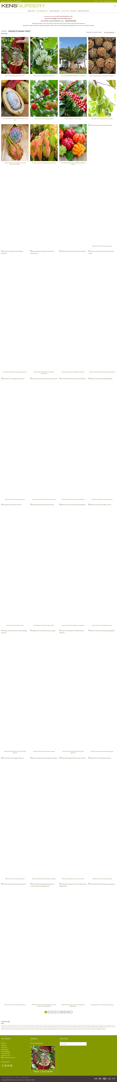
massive (32, 1028)
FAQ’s (101, 1)
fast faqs (3, 1043)
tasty (85, 1028)
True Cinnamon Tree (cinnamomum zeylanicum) (44, 163)
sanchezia (59, 1028)
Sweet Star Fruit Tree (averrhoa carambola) (102, 118)
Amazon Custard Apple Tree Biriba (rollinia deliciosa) (73, 752)
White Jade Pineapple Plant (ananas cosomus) (73, 878)
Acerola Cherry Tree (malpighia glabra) (44, 118)
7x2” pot (28, 1026)
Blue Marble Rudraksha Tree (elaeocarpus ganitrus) (102, 75)
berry (60, 1026)
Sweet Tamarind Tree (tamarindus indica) (44, 625)
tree (89, 1028)
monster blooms (39, 1028)
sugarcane (69, 1028)
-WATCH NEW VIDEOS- (83, 11)
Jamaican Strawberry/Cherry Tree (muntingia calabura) (15, 752)
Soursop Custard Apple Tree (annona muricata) (44, 499)
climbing (88, 1026)
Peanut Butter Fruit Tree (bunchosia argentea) (102, 1004)
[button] (112, 1)
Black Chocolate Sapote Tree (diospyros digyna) (44, 878)
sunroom (75, 1028)
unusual (93, 1028)
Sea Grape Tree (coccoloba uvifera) (14, 625)
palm (45, 1028)
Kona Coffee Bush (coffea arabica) (73, 118)
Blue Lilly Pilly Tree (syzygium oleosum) (15, 878)
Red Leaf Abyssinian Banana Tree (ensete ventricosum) (44, 372)
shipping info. (5, 1049)
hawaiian (16, 1028)
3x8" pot (4, 1026)
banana (55, 1026)
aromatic (46, 1026)
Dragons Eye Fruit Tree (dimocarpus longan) (44, 751)
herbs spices (22, 1028)
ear (105, 1026)
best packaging (5, 1051)
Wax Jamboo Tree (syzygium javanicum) (15, 499)
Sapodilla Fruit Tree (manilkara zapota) (102, 878)
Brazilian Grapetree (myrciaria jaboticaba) (102, 499)
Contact (17, 1077)
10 (61, 1012)
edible (109, 1026)
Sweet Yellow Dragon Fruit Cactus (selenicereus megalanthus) (73, 1005)
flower (3, 1028)
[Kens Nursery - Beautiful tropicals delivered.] (24, 6)
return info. (4, 1047)
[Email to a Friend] (8, 1065)
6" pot (23, 1026)
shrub (64, 1028)
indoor (27, 1028)
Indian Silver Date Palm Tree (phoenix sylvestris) (15, 372)
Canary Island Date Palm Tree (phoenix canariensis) (73, 75)
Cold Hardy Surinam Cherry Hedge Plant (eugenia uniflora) (73, 163)
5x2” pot (19, 1026)
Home (3, 31)
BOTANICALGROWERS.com (58, 21)
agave (37, 1026)
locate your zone (5, 1055)
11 (64, 1012)
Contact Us (96, 1)
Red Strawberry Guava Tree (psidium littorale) (73, 372)
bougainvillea (74, 1026)
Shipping (106, 1)
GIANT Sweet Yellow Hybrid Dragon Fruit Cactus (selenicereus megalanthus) (44, 1005)
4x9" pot (13, 1026)
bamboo (51, 1026)
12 (68, 1012)
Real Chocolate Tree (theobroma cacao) (15, 75)
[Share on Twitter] (5, 1065)
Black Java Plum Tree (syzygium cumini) (102, 625)
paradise (50, 1028)
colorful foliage (94, 1026)
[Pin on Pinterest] (11, 1065)
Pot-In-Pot (73, 11)
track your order (5, 1053)
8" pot (33, 1026)
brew (79, 1026)
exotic (113, 1026)
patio (54, 1028)
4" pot (8, 1026)
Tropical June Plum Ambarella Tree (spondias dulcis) (102, 372)
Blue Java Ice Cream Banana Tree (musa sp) (44, 75)
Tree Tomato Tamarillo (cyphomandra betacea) (73, 499)
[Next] (71, 1012)
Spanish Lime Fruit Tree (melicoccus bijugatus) (73, 625)
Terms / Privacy (25, 1077)
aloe (41, 1026)
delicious (101, 1026)
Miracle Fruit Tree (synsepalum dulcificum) (14, 1004)
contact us (4, 1045)
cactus (83, 1026)
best (64, 1026)
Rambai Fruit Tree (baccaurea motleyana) (102, 246)
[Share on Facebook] (2, 1065)
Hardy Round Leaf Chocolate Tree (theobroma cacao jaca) (15, 119)
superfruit (80, 1028)
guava (10, 1028)
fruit (7, 1028)
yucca (104, 1028)
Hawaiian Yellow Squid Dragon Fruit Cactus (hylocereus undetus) (15, 163)
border (67, 1026)
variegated (98, 1028)
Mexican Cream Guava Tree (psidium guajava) (102, 751)
